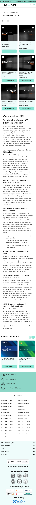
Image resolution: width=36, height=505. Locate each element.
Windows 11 (21, 406)
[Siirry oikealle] (33, 337)
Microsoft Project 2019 (7, 424)
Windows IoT (21, 409)
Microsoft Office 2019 (6, 403)
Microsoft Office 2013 (6, 406)
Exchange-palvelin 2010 (24, 415)
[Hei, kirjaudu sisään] (30, 5)
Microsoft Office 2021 (23, 400)
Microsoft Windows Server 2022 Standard (9, 43)
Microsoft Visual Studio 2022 (25, 434)
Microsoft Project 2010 (24, 428)
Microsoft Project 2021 (24, 421)
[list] (8, 21)
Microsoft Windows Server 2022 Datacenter (26, 102)
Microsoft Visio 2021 (23, 431)
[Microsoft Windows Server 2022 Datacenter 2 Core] (9, 92)
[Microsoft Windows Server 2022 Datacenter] (27, 92)
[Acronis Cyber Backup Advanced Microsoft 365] (9, 349)
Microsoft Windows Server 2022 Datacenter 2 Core (9, 102)
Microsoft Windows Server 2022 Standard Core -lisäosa (26, 74)
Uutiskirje (4, 454)
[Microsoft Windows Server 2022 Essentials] (9, 63)
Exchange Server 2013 (6, 415)
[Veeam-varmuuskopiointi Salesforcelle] (27, 349)
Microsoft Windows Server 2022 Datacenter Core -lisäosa (26, 44)
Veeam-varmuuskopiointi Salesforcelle (26, 359)
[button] (2, 5)
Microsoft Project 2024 (7, 421)
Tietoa (3, 448)
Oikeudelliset (5, 451)
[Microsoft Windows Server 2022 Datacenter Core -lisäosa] (27, 33)
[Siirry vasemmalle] (30, 337)
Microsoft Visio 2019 (6, 434)
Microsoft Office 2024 (6, 400)
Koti (4, 12)
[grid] (3, 21)
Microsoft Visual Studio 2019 (8, 437)
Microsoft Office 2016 (23, 403)
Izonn (14, 466)
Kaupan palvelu (6, 445)
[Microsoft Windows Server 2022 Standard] (9, 33)
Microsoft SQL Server (6, 418)
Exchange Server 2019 (23, 412)
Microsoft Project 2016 (24, 424)
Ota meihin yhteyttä (7, 443)
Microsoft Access (5, 412)
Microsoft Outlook (22, 418)
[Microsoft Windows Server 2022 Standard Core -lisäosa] (27, 63)
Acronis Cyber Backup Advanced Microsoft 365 (8, 359)
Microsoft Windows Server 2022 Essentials (9, 73)
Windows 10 (4, 409)
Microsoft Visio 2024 (6, 431)
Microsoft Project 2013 (7, 428)
